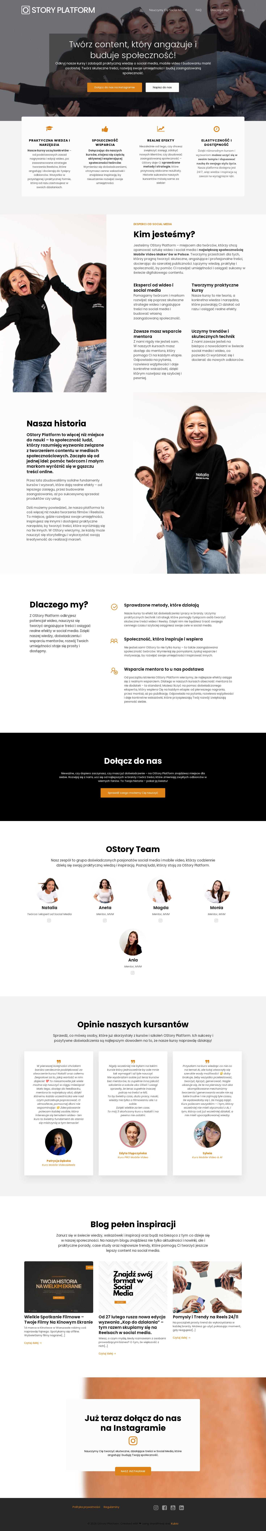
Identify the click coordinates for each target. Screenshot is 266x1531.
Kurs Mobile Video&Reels (58, 1165)
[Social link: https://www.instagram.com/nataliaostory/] (49, 920)
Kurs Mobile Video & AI (207, 1157)
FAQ (198, 10)
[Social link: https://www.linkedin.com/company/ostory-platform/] (183, 1508)
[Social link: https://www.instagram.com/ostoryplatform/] (157, 1508)
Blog (241, 10)
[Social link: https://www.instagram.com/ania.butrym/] (133, 973)
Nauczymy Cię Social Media (168, 10)
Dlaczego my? (219, 10)
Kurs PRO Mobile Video (133, 1157)
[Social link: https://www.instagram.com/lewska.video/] (161, 920)
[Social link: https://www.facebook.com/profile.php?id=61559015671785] (166, 1508)
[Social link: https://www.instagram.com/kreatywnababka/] (105, 920)
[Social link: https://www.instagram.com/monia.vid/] (217, 920)
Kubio (174, 1523)
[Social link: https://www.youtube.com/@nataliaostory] (174, 1508)
